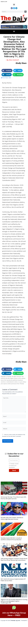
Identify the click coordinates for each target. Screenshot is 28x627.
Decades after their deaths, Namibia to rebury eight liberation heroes (12, 518)
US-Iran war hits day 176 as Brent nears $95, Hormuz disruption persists (13, 497)
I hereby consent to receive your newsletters (13, 465)
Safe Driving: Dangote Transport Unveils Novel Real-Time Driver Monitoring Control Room (14, 559)
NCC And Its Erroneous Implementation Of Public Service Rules (13, 579)
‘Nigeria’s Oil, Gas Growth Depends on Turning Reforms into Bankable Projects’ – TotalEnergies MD (14, 601)
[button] (14, 4)
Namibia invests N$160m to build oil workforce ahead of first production (11, 538)
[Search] (25, 12)
